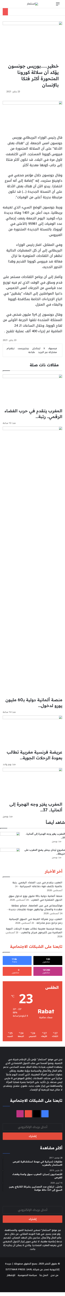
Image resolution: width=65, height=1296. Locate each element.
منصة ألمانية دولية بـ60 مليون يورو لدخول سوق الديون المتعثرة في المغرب (35, 898)
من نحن (54, 1275)
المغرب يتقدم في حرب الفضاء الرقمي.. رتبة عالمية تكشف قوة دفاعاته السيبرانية (37, 884)
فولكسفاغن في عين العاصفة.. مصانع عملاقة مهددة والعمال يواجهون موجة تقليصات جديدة (35, 907)
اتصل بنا (43, 1275)
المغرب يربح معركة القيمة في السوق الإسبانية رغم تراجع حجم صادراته (35, 921)
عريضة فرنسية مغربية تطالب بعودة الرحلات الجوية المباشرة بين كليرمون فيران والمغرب (34, 930)
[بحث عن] (7, 5)
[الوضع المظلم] (13, 5)
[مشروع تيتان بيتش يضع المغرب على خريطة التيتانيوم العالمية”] (10, 855)
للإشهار (11, 1275)
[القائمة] (58, 5)
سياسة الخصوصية (27, 1275)
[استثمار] (32, 4)
